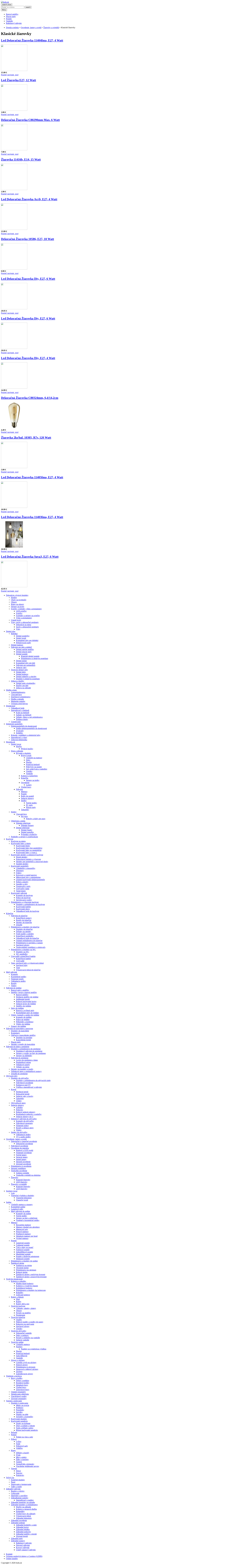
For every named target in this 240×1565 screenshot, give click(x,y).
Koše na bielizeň (22, 713)
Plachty (29, 762)
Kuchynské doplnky (19, 1419)
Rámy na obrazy (17, 604)
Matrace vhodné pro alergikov (28, 1227)
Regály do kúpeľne (23, 920)
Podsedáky (20, 1511)
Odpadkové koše (17, 708)
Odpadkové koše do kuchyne (27, 911)
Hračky (19, 746)
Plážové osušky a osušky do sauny (29, 1322)
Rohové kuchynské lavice (26, 1001)
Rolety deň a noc (22, 1304)
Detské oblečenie (23, 828)
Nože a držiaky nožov (24, 1428)
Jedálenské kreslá (23, 999)
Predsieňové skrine (23, 1062)
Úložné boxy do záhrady (26, 1514)
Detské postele (22, 654)
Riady (13, 1450)
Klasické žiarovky (23, 1180)
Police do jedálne (23, 1019)
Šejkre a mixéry (22, 882)
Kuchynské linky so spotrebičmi (28, 850)
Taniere (19, 1462)
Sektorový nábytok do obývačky (24, 1119)
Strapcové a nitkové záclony (27, 1369)
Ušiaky (19, 1101)
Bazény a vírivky (17, 1491)
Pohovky (19, 1110)
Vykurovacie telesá (23, 1516)
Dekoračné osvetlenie (24, 1144)
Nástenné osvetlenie (24, 1153)
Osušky (19, 1320)
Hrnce (18, 1471)
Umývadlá (20, 961)
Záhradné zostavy (18, 1541)
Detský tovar (16, 744)
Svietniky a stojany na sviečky (28, 616)
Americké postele (23, 1243)
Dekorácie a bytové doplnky (17, 595)
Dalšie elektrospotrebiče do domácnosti (31, 728)
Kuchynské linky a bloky (21, 843)
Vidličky (19, 1448)
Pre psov (24, 816)
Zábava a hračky (17, 681)
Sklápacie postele (23, 1259)
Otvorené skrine (22, 1268)
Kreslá (13, 1089)
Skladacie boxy (22, 1385)
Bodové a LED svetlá (24, 1150)
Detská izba (10, 631)
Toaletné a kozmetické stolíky (27, 1220)
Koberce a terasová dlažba (26, 1509)
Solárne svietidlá (22, 1173)
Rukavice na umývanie (25, 1324)
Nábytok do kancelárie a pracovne (19, 1028)
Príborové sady (22, 1446)
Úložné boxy (26, 787)
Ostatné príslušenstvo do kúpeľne (29, 940)
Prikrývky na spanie (34, 767)
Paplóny (19, 1347)
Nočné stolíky (31, 803)
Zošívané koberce (23, 1295)
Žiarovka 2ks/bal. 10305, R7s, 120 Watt (26, 437)
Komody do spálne (23, 1213)
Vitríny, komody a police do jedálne (25, 1015)
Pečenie (14, 1432)
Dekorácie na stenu (23, 625)
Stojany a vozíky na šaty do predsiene (31, 1053)
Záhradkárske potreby (19, 1498)
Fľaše (18, 1455)
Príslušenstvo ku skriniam (26, 1270)
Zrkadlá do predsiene (19, 1074)
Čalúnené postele (23, 1245)
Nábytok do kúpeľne (19, 916)
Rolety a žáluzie (17, 1297)
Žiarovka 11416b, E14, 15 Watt (21, 159)
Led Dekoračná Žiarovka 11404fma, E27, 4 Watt (32, 40)
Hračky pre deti (22, 685)
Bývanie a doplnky (23, 753)
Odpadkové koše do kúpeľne (27, 938)
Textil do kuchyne (18, 1306)
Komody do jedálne (24, 1017)
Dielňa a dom (11, 690)
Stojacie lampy (22, 1157)
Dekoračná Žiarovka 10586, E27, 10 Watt (27, 239)
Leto (13, 1193)
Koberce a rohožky (18, 1281)
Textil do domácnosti (14, 1279)
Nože (18, 1444)
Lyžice (18, 1441)
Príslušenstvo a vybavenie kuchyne (25, 902)
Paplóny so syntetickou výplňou (33, 1349)
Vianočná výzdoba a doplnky (22, 1195)
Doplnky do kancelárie (20, 1031)
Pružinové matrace (23, 1234)
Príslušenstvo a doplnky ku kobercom (31, 1290)
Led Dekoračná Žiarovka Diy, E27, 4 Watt (28, 358)
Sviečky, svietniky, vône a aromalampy (26, 609)
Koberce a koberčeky (29, 776)
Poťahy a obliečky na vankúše (28, 1338)
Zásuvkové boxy (22, 1389)
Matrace (24, 792)
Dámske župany (27, 825)
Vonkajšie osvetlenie (19, 1171)
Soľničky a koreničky (24, 1417)
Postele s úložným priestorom (27, 1256)
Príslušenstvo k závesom (25, 1367)
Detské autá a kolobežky (25, 683)
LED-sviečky (21, 611)
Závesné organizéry (18, 1399)
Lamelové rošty (17, 1209)
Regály (14, 983)
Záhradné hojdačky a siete (26, 1525)
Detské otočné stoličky (25, 649)
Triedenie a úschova (14, 1376)
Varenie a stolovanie (14, 1401)
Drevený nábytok (23, 1545)
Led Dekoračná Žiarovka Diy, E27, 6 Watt (28, 278)
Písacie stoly (11, 16)
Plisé (18, 1299)
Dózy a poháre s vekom (25, 1426)
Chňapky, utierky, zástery (26, 1308)
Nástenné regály (17, 979)
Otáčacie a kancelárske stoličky (23, 1035)
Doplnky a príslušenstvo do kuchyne (30, 904)
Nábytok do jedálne (14, 988)
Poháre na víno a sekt (24, 1437)
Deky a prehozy (22, 1335)
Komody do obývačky (25, 1121)
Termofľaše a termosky (25, 1464)
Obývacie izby (12, 1076)
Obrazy (14, 602)
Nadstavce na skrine (24, 1265)
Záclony (19, 1371)
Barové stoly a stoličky (20, 990)
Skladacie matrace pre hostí (27, 1236)
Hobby (13, 812)
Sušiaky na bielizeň (23, 715)
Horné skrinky (21, 857)
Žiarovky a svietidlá (51, 27)
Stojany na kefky (32, 780)
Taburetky (25, 810)
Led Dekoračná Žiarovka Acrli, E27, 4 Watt (29, 199)
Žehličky (19, 733)
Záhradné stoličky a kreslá (26, 1534)
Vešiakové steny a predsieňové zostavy (26, 1071)
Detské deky (21, 672)
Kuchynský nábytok (19, 893)
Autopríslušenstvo (18, 692)
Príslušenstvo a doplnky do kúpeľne (25, 927)
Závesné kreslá (22, 1536)
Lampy (29, 785)
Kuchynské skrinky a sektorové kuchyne (27, 855)
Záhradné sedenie (18, 1523)
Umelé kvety (16, 620)
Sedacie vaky (21, 667)
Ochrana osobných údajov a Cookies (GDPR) (24, 1556)
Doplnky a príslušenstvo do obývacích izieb (33, 1080)
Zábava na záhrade (23, 688)
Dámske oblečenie (23, 823)
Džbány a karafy (22, 1453)
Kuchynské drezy (23, 909)
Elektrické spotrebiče (14, 724)
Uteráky (29, 771)
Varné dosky (21, 891)
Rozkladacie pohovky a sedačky (29, 1114)
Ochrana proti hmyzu (19, 704)
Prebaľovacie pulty (23, 643)
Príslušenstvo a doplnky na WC (23, 949)
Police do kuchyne (23, 898)
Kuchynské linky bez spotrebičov (29, 848)
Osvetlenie (25, 782)
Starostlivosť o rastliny (25, 1500)
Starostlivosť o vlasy (19, 737)
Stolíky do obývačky (19, 1132)
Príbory (14, 1439)
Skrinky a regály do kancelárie (23, 1044)
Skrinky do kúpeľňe (24, 922)
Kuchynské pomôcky (19, 1421)
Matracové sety (22, 1229)
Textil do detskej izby (19, 670)
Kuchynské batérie (23, 907)
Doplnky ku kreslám (24, 1037)
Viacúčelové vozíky (19, 1396)
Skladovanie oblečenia (20, 1394)
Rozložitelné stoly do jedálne (27, 1013)
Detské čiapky (26, 830)
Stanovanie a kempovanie (21, 1484)
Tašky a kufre (16, 1487)
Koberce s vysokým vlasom (27, 1286)
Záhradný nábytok (13, 1489)
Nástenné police (22, 1125)
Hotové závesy (22, 1365)
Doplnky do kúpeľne (24, 929)
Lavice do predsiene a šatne (27, 1060)
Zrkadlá (19, 925)
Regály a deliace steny (25, 1128)
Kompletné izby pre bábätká (27, 640)
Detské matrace (17, 645)
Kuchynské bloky (23, 846)
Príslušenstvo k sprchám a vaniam (29, 943)
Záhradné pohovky (23, 1532)
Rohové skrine (22, 1272)
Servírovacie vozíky (24, 900)
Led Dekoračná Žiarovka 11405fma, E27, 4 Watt (32, 477)
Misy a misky (21, 1457)
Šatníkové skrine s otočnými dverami (30, 1274)
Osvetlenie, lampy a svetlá (31, 27)
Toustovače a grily (23, 886)
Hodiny (14, 597)
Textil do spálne (17, 1342)
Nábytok (19, 789)
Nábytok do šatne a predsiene (17, 1047)
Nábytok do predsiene (19, 1058)
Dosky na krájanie (23, 1423)
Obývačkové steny (18, 1103)
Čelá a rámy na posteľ (24, 1247)
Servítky (19, 1412)
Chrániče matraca (23, 1344)
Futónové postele (23, 1250)
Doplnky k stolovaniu (19, 1403)
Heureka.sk (10, 742)
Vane (18, 968)
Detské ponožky (27, 832)
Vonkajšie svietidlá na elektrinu (28, 1175)
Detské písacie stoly (24, 652)
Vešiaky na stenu (22, 1067)
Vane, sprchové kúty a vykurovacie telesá (27, 963)
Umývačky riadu (22, 889)
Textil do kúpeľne (18, 1317)
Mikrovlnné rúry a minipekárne (28, 877)
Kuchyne (9, 839)
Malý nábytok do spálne (20, 1211)
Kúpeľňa (24, 778)
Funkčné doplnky (18, 1480)
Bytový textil (26, 755)
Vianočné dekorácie (24, 1198)
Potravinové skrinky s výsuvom (28, 859)
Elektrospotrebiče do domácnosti (24, 726)
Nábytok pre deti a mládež (21, 647)
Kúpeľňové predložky (25, 936)
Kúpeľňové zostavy (24, 918)
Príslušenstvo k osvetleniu (21, 1166)
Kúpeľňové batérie (23, 959)
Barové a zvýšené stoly (25, 1010)
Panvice (19, 1473)
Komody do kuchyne (24, 895)
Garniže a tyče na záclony (26, 1362)
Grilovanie (15, 1493)
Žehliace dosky (22, 719)
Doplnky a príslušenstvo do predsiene (26, 1049)
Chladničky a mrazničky (25, 868)
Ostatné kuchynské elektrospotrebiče (30, 880)
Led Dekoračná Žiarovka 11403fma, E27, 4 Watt (32, 517)
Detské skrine (21, 661)
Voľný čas (10, 1477)
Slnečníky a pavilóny (19, 1496)
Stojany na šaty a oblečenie (26, 1218)
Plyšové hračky (27, 749)
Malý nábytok (11, 972)
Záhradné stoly (17, 1538)
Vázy (18, 629)
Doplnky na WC (22, 952)
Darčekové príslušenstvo (20, 697)
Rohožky (19, 1292)
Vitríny (13, 986)
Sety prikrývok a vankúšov (36, 769)
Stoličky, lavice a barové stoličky (24, 992)
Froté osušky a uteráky (25, 934)
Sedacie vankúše (22, 1340)
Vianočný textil (22, 1200)
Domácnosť (10, 706)
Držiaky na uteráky (23, 931)
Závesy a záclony (18, 1360)
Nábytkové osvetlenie (24, 1083)
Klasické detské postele (30, 656)
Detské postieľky (23, 636)
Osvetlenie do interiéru (20, 1148)
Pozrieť (9, 75)
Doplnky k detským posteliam (28, 679)
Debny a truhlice (22, 1380)
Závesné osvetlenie (23, 1164)
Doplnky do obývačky (20, 1078)
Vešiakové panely (23, 1065)
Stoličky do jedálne (23, 1006)
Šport (13, 1482)
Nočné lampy (21, 1155)
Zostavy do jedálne (18, 1026)
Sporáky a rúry (22, 884)
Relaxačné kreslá (22, 1094)
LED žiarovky (21, 1182)
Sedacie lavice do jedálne (26, 1004)
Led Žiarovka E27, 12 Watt (18, 80)
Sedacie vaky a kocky (24, 1096)
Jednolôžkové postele (24, 1252)
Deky (28, 760)
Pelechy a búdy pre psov (35, 819)
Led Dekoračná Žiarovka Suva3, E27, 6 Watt (29, 556)
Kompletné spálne (18, 1207)
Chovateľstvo (16, 694)
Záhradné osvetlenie (19, 1520)
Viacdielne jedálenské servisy (27, 1466)
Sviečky (19, 613)
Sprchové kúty (22, 965)
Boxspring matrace (23, 1225)
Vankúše (9, 21)
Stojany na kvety (17, 606)
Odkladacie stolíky (18, 981)
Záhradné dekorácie (24, 1518)
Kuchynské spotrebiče (19, 866)
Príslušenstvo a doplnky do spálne (24, 1261)
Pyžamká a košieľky (29, 834)
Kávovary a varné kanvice (26, 875)
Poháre (13, 1435)
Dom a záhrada (17, 751)
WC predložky (22, 954)
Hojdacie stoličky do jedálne (27, 997)
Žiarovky (14, 1177)
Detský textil (21, 638)
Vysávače (20, 731)
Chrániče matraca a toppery (22, 1204)
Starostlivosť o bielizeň (20, 710)
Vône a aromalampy (24, 618)
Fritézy (19, 873)
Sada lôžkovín (21, 1356)
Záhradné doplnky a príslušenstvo (24, 1505)
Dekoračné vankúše (24, 1333)
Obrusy (19, 1311)
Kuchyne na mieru (18, 841)
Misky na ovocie (22, 1405)
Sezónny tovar (11, 1191)
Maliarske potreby (18, 701)
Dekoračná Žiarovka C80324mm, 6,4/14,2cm (29, 397)
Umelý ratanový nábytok (26, 1550)
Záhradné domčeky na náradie (23, 1502)
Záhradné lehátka (23, 1529)
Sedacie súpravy (27, 798)
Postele (9, 19)
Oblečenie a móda (18, 821)
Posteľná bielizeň (33, 764)
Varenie (14, 1468)
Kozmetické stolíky (18, 977)
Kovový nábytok (22, 1547)
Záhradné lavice (22, 1527)
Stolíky (24, 801)
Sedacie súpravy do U (24, 1116)
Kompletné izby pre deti (25, 663)
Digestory (20, 871)
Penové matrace (22, 1232)
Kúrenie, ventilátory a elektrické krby (25, 735)
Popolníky (20, 1410)
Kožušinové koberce (24, 1288)
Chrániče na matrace (34, 758)
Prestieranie (20, 1315)
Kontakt (9, 1554)
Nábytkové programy (24, 1123)
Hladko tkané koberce (24, 1283)
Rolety (18, 1301)
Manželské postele (23, 1254)
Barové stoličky (12, 14)
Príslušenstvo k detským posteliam (34, 658)
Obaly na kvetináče (18, 600)
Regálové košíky (22, 1383)
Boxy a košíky (16, 1378)
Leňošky (19, 1107)
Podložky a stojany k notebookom (24, 837)
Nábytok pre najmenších (25, 665)
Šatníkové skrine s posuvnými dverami (31, 1277)
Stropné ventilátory (18, 1168)
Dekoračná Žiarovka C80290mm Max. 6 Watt (30, 119)
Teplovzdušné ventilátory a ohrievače (30, 947)
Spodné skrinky (22, 864)
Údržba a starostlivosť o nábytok (29, 1087)
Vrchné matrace (22, 1238)
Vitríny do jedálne (23, 1024)
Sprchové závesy (22, 945)
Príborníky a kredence (24, 1022)
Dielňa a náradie (17, 699)
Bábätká (14, 634)
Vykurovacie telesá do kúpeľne (28, 970)
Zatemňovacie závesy (24, 1374)
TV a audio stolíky (23, 1137)
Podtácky (19, 1408)
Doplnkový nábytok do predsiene (29, 1051)
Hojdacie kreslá (22, 1092)
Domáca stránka (12, 27)
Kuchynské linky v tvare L (26, 852)
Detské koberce (22, 674)
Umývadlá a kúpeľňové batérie (23, 956)
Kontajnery (15, 1033)
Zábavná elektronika (19, 740)
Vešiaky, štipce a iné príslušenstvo (29, 717)
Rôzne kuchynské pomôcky (27, 1430)
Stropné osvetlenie (23, 1162)
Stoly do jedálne (17, 1008)
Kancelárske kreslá (23, 1040)
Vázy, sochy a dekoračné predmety (25, 622)
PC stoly (29, 805)
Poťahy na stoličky (23, 1313)
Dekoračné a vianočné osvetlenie (24, 1141)
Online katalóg (12, 1558)
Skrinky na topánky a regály (22, 1069)
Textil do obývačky (18, 1331)
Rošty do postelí (27, 796)
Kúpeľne (9, 913)
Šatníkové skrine (17, 1263)
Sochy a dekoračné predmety (27, 627)
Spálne (8, 1202)
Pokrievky (20, 1475)
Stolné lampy (21, 1159)
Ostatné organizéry (18, 1392)
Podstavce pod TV (23, 1085)
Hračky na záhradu (23, 1507)
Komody (14, 974)
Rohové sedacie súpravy (25, 1112)
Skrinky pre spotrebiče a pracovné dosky (32, 861)
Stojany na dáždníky (24, 1056)
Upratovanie (16, 722)
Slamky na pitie (22, 1414)
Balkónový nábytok (14, 23)
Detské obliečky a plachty (26, 676)
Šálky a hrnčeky (22, 1459)
